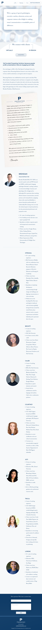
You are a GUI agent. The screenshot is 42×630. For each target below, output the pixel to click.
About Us (14, 3)
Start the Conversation (35, 2)
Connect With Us (21, 54)
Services (21, 3)
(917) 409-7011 (21, 624)
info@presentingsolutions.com (21, 626)
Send (21, 612)
